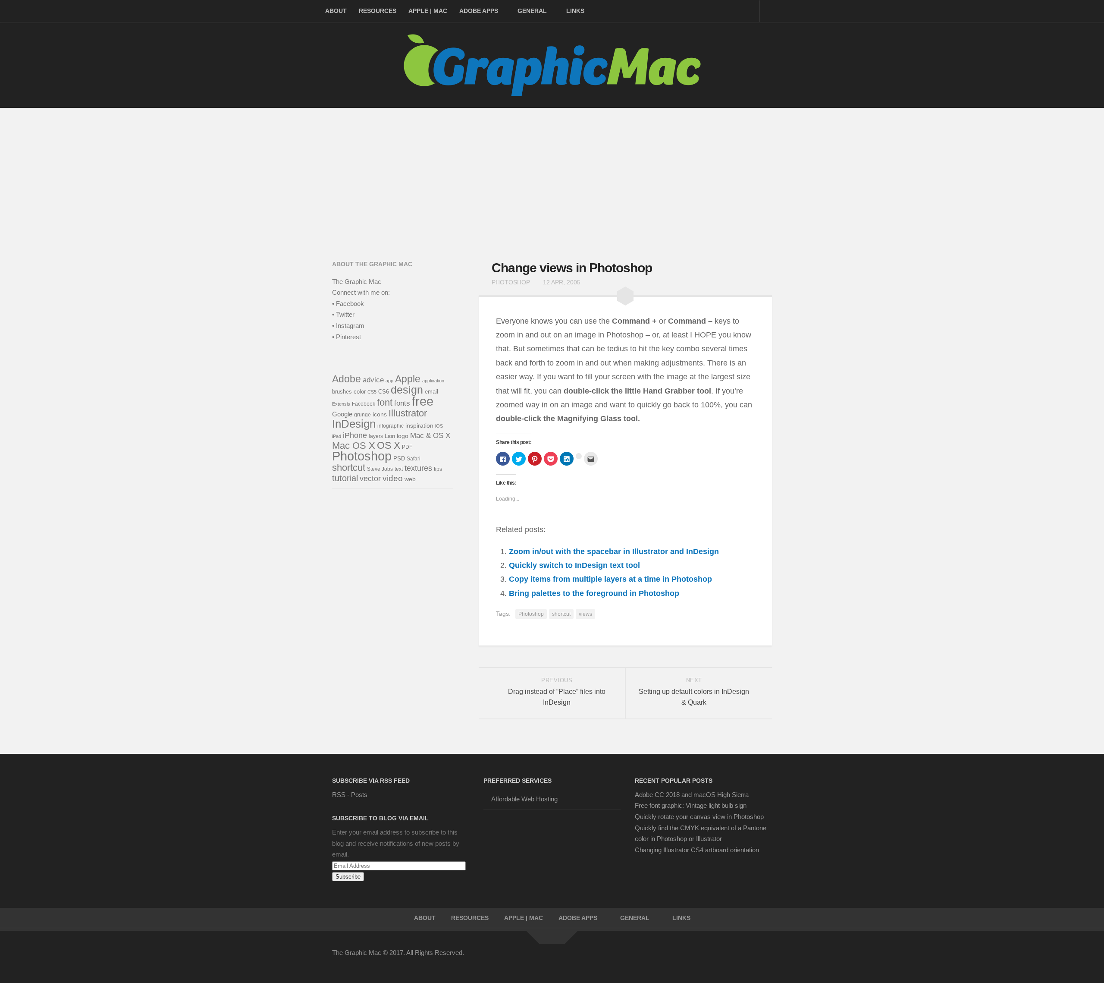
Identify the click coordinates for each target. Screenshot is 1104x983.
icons (380, 414)
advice (373, 380)
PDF (407, 447)
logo (402, 436)
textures (418, 468)
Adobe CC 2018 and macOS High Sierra (692, 794)
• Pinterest (346, 336)
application (433, 380)
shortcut (561, 614)
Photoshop (511, 282)
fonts (402, 403)
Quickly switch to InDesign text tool (574, 565)
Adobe (346, 378)
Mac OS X (353, 445)
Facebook (363, 404)
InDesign (354, 423)
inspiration (419, 425)
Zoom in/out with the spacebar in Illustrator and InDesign (614, 551)
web (410, 479)
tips (438, 469)
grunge (362, 415)
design (407, 390)
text (399, 469)
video (393, 478)
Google (342, 414)
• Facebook (348, 303)
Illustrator (408, 413)
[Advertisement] (552, 172)
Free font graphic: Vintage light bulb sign (690, 805)
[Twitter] (704, 958)
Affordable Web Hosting (524, 799)
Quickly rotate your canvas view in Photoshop (699, 816)
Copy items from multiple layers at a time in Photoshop (610, 579)
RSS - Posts (349, 794)
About (336, 10)
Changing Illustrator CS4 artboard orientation (697, 850)
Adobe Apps (478, 10)
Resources (377, 10)
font (384, 402)
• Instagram (348, 325)
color (360, 391)
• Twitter (343, 314)
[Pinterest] (719, 958)
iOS (439, 425)
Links (575, 10)
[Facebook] (688, 958)
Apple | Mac (427, 10)
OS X (388, 445)
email (431, 391)
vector (370, 478)
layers (376, 436)
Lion (390, 436)
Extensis (341, 403)
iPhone (355, 435)
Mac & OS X (430, 435)
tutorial (345, 478)
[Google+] (735, 958)
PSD (399, 458)
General (532, 10)
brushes (342, 391)
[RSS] (766, 958)
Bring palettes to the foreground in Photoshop (594, 593)
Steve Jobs (380, 469)
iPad (336, 436)
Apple (407, 378)
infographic (390, 425)
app (389, 380)
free (422, 401)
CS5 (371, 391)
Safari (413, 458)
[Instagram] (750, 958)
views (585, 614)
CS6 (383, 392)
